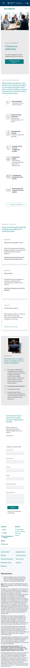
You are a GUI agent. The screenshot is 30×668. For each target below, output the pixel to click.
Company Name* (11, 484)
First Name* (9, 450)
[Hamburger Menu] (3, 3)
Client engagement (9, 8)
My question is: (10, 492)
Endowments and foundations (16, 386)
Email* (8, 475)
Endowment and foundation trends (12, 288)
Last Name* (9, 458)
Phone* (8, 467)
